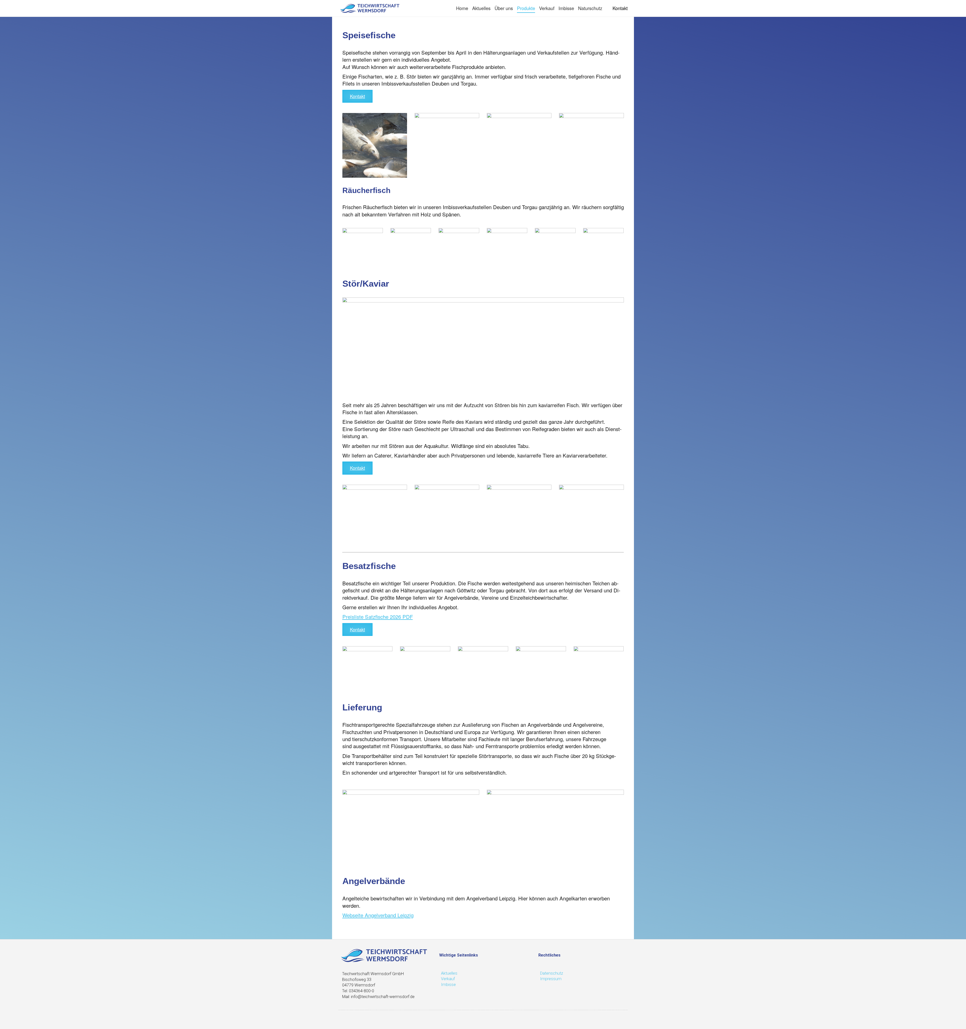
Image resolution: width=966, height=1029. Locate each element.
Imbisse (566, 8)
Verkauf (546, 8)
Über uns (504, 8)
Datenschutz (551, 973)
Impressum (550, 978)
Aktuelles (481, 8)
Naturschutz (590, 8)
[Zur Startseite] (369, 8)
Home (462, 8)
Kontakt (620, 8)
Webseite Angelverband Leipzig (378, 915)
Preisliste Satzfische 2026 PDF (377, 616)
